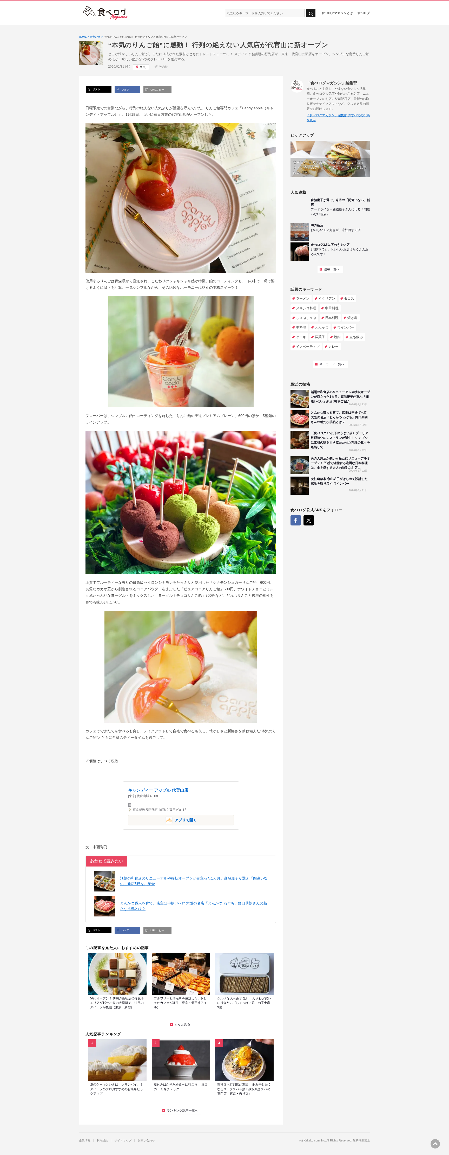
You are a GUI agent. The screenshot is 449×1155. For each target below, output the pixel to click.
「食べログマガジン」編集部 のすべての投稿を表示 (338, 117)
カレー (333, 347)
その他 (163, 66)
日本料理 (332, 318)
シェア (125, 89)
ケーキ (301, 337)
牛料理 (301, 327)
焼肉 (337, 337)
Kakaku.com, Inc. (315, 1140)
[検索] (310, 13)
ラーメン (302, 298)
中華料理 (332, 308)
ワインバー (345, 327)
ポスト (96, 89)
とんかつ (321, 327)
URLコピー (156, 89)
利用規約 (102, 1140)
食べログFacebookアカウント (295, 520)
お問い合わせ (146, 1140)
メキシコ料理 (306, 308)
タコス (349, 298)
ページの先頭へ (435, 1143)
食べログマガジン (105, 13)
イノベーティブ (308, 347)
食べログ (364, 13)
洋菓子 (320, 337)
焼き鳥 (352, 318)
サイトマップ (122, 1140)
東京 (143, 67)
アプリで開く (162, 820)
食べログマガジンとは (337, 13)
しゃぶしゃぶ (306, 318)
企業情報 (84, 1140)
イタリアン (326, 298)
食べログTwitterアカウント (308, 520)
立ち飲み (356, 337)
